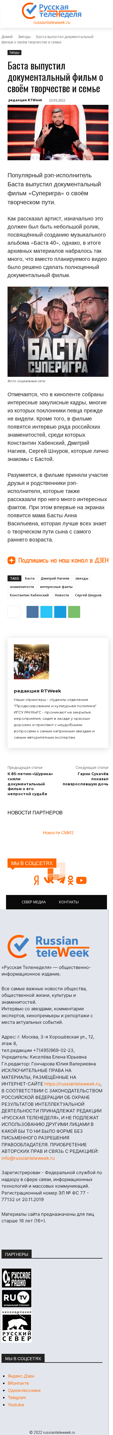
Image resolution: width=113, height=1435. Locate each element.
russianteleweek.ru (51, 22)
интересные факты (56, 586)
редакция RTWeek (25, 100)
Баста (30, 578)
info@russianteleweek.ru (28, 1158)
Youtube (16, 1404)
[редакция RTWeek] (31, 661)
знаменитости (22, 586)
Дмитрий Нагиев (55, 578)
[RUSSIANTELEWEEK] (52, 10)
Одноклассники (24, 1390)
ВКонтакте (18, 1383)
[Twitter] (46, 612)
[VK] (33, 612)
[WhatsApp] (74, 612)
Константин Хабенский (29, 595)
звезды (81, 578)
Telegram (17, 1397)
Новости (62, 595)
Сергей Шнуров (88, 595)
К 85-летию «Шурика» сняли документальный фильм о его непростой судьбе (30, 784)
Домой (7, 36)
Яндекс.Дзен (21, 1375)
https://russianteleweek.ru (72, 1084)
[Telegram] (60, 612)
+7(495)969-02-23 (53, 1050)
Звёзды (24, 36)
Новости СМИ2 (58, 832)
